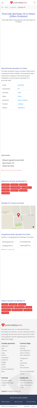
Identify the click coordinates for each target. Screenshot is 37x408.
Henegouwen (24, 358)
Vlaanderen (21, 108)
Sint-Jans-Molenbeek (7, 369)
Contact (3, 385)
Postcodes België (6, 380)
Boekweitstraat (6, 310)
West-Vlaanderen (25, 355)
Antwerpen (4, 346)
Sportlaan (21, 85)
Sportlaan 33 (14, 184)
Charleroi (4, 350)
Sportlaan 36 (5, 190)
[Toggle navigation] (2, 2)
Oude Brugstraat (19, 307)
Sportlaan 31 (5, 187)
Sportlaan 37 (5, 184)
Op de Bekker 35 (15, 187)
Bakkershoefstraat (17, 310)
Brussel (3, 355)
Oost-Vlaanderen (25, 350)
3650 (19, 92)
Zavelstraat (5, 313)
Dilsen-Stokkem (23, 100)
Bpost (21, 387)
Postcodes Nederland (26, 383)
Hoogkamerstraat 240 (14, 391)
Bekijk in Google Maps (9, 249)
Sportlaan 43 (14, 190)
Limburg (20, 104)
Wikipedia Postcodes (26, 380)
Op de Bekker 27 (26, 187)
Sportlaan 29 (23, 190)
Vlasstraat (28, 307)
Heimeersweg (27, 310)
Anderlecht (4, 360)
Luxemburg (23, 363)
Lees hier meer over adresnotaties (12, 170)
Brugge (3, 362)
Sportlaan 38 (5, 193)
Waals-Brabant (24, 367)
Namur (3, 364)
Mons (3, 371)
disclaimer (27, 406)
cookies (33, 406)
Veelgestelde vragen (7, 383)
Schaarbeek (4, 357)
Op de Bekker (13, 304)
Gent (2, 348)
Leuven (3, 367)
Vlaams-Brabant (25, 353)
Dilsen (20, 96)
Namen (22, 365)
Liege (3, 353)
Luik (21, 360)
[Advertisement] (18, 45)
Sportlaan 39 (23, 184)
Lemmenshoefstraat (7, 307)
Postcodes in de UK (25, 385)
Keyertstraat (22, 304)
